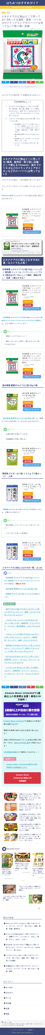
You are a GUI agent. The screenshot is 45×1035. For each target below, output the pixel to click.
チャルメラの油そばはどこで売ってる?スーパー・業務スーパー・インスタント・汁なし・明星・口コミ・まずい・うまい (22, 936)
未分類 (8, 1003)
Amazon (28, 225)
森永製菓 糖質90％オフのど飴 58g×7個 (27, 135)
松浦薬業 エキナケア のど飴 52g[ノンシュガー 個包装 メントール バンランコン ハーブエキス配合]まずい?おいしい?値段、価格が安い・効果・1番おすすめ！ (27, 128)
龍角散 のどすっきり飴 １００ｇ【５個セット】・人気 (27, 139)
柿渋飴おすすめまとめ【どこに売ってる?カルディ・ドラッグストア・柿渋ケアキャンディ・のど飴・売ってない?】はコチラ (22, 648)
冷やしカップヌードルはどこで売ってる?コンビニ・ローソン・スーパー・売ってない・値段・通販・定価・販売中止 (23, 926)
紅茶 (7, 1008)
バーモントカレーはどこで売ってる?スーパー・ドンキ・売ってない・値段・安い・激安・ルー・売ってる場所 (23, 958)
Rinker (32, 219)
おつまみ (9, 987)
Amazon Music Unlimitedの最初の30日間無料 (22, 778)
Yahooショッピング (32, 232)
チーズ (8, 998)
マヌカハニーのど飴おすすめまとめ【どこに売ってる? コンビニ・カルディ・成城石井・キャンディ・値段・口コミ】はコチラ (21, 637)
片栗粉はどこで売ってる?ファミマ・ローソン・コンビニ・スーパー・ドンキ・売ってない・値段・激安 (23, 968)
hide (28, 102)
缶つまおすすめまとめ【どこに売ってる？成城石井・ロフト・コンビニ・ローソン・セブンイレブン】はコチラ (21, 659)
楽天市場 (28, 228)
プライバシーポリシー (18, 1030)
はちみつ (9, 993)
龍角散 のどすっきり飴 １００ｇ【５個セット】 (22, 509)
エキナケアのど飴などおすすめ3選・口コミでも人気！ (24, 120)
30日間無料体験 (10, 752)
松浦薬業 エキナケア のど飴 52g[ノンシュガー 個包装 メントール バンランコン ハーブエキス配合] (31, 213)
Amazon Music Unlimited (14, 721)
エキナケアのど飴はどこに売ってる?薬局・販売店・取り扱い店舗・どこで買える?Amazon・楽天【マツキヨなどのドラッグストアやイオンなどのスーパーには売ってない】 (24, 110)
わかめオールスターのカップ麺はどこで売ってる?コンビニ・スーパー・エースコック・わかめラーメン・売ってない (23, 947)
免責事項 (30, 1030)
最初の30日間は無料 (22, 743)
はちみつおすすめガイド (22, 2)
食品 (4, 12)
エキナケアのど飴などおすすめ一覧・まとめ (27, 144)
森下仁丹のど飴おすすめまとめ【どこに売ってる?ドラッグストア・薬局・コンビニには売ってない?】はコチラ (22, 612)
